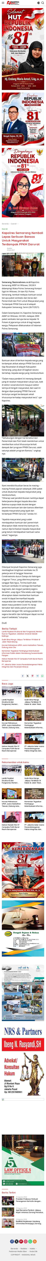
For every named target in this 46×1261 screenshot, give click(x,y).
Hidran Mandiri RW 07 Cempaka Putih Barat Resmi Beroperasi (22, 660)
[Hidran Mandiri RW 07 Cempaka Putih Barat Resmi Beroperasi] (12, 738)
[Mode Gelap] (38, 3)
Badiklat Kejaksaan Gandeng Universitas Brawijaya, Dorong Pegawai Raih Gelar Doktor (28, 1222)
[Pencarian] (42, 3)
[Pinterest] (21, 1242)
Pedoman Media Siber (18, 1251)
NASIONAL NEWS (28, 1255)
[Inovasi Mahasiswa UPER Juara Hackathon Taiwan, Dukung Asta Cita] (12, 715)
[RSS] (35, 1242)
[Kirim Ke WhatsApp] (42, 676)
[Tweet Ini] (27, 676)
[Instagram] (26, 1242)
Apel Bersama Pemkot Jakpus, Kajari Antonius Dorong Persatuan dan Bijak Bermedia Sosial (30, 1211)
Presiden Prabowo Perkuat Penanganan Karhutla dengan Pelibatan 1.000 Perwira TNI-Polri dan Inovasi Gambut (29, 1200)
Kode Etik (33, 1251)
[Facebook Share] (23, 676)
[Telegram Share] (37, 676)
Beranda (14, 1248)
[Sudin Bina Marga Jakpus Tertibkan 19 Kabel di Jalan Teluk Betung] (34, 691)
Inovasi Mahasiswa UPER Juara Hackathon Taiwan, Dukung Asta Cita (22, 646)
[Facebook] (12, 1242)
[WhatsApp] (30, 1242)
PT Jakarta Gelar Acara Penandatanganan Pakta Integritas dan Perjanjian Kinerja (22, 665)
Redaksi (9, 248)
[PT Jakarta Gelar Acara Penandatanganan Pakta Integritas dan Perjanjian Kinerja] (34, 738)
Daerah (5, 229)
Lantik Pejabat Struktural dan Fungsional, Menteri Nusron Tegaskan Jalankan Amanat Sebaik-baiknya (22, 633)
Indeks (32, 1248)
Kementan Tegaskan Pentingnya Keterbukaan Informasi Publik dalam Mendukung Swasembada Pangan (22, 653)
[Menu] (3, 3)
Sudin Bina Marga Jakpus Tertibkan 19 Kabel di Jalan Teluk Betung (21, 640)
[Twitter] (17, 1242)
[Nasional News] (13, 3)
